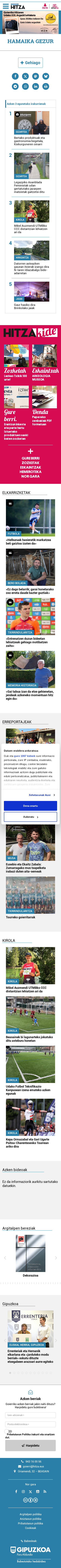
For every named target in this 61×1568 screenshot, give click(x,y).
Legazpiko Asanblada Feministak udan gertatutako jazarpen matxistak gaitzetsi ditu (29, 187)
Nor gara (30, 476)
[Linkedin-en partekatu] (35, 86)
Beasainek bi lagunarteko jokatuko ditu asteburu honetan (29, 1038)
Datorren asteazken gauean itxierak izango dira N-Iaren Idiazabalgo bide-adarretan (31, 268)
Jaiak (19, 299)
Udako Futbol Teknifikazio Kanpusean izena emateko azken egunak (28, 1090)
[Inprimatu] (45, 86)
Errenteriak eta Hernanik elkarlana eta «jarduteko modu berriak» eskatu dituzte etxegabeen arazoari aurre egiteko (30, 1356)
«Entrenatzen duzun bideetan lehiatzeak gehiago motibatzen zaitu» (27, 642)
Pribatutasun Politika (19, 1434)
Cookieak (30, 1528)
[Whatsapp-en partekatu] (25, 86)
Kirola (20, 219)
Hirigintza (22, 257)
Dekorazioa (30, 1275)
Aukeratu (28, 816)
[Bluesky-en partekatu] (45, 76)
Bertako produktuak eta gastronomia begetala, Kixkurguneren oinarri (29, 141)
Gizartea (21, 132)
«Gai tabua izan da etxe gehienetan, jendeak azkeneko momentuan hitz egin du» (30, 695)
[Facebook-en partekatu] (15, 76)
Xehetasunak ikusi (40, 795)
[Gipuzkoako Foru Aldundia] (30, 1554)
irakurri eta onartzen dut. (30, 1436)
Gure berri (30, 458)
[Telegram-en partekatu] (15, 86)
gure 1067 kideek (24, 755)
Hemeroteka (31, 472)
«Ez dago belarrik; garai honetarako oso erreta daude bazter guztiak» (30, 591)
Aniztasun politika (30, 1518)
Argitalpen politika (31, 1514)
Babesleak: (30, 1541)
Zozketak (30, 463)
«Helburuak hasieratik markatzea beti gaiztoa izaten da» (28, 541)
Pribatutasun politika (30, 1523)
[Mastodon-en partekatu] (35, 76)
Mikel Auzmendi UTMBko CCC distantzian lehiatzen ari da (30, 229)
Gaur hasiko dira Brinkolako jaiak (24, 306)
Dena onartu (30, 805)
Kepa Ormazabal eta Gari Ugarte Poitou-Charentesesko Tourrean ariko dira (27, 1143)
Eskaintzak (30, 467)
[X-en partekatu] (25, 76)
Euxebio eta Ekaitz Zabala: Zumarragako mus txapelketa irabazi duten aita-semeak (26, 868)
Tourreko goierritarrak (20, 917)
